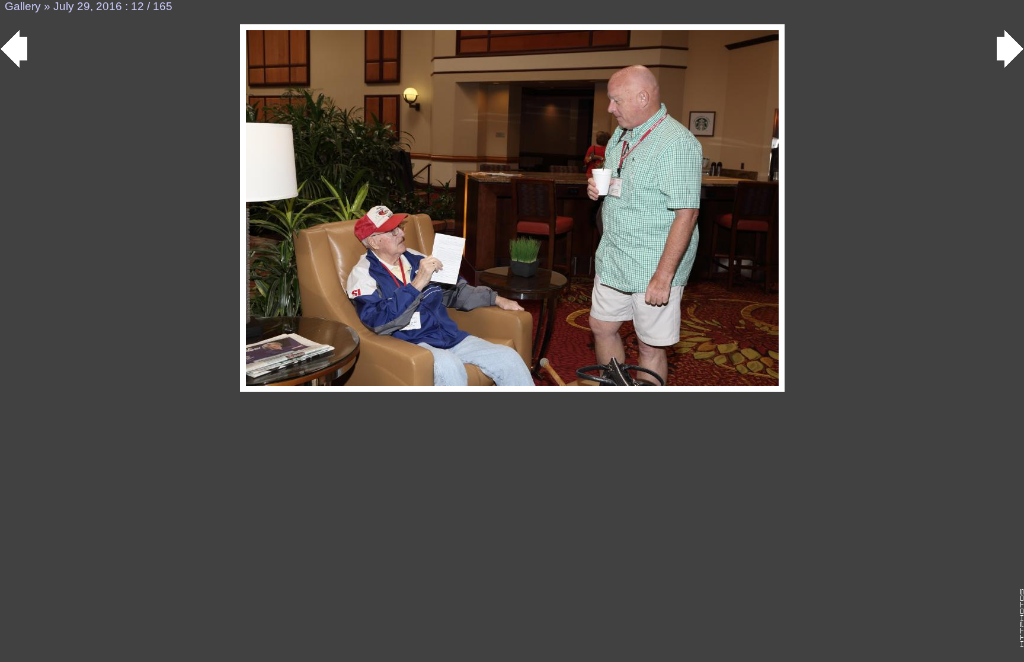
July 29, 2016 (87, 6)
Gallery (23, 6)
